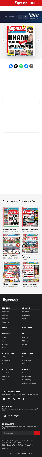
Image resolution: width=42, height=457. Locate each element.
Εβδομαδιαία (26, 341)
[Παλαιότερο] (38, 41)
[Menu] (3, 3)
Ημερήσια (25, 337)
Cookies (5, 448)
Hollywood (26, 315)
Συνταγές (5, 344)
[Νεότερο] (4, 41)
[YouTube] (19, 398)
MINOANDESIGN (25, 453)
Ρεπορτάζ (5, 312)
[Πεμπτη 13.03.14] (25, 17)
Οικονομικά (6, 360)
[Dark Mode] (32, 3)
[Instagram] (9, 398)
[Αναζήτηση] (39, 3)
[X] (14, 398)
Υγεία (4, 341)
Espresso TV (27, 353)
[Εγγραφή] (37, 433)
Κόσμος (5, 319)
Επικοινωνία (26, 376)
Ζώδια (24, 334)
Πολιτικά (5, 364)
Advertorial (6, 373)
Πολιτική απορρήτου (29, 383)
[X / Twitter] (16, 66)
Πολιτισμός (27, 328)
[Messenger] (26, 66)
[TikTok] (24, 398)
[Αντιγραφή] (31, 66)
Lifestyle (6, 334)
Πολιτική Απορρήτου (25, 445)
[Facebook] (11, 66)
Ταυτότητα (26, 373)
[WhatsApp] (21, 66)
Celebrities (25, 312)
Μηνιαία (25, 344)
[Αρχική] (10, 300)
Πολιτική (5, 315)
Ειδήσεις (6, 308)
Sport (5, 328)
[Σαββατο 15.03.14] (20, 17)
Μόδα (4, 348)
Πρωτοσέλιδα (8, 353)
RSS (3, 380)
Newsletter (6, 376)
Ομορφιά (5, 337)
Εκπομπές (25, 357)
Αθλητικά (5, 357)
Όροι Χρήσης (26, 380)
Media (24, 319)
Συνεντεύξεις (26, 360)
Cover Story (6, 322)
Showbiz (26, 308)
